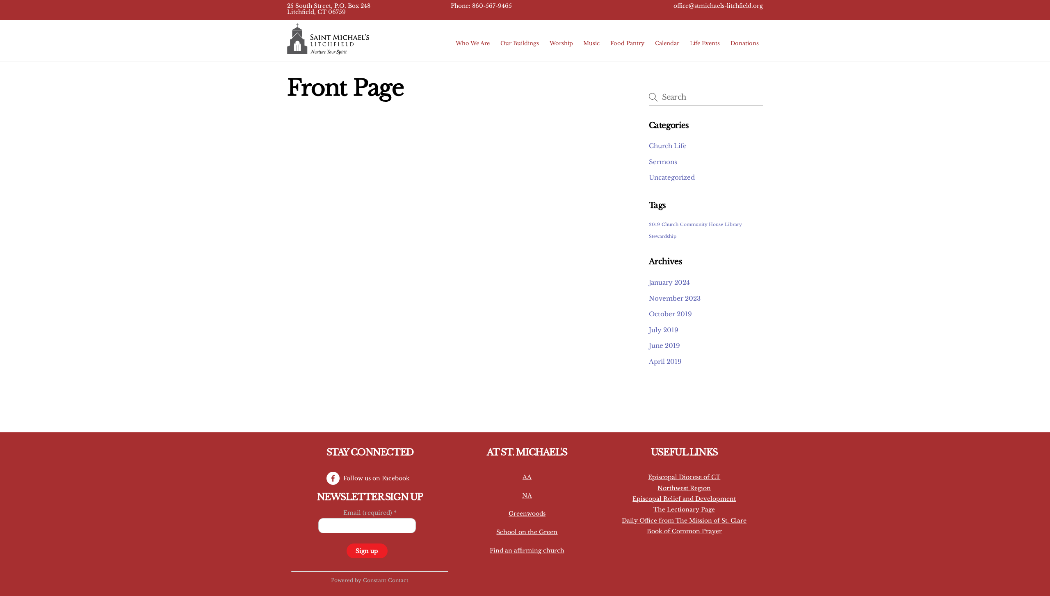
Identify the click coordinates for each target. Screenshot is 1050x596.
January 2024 (669, 282)
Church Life (668, 146)
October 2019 (670, 314)
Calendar (667, 43)
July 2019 (663, 330)
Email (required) (370, 512)
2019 (654, 224)
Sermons (663, 162)
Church (670, 224)
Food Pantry (627, 43)
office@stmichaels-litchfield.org (718, 5)
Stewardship (662, 236)
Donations (744, 43)
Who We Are (473, 43)
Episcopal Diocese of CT (684, 477)
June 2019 (664, 345)
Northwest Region (684, 488)
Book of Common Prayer (684, 531)
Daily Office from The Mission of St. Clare (684, 520)
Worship (561, 43)
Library (733, 224)
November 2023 (675, 298)
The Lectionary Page (684, 509)
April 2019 (665, 361)
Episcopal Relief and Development (684, 498)
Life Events (705, 43)
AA (527, 477)
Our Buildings (519, 43)
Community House (701, 224)
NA (527, 495)
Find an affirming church (527, 550)
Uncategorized (672, 177)
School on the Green (526, 532)
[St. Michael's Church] (328, 51)
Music (591, 43)
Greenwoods (527, 513)
